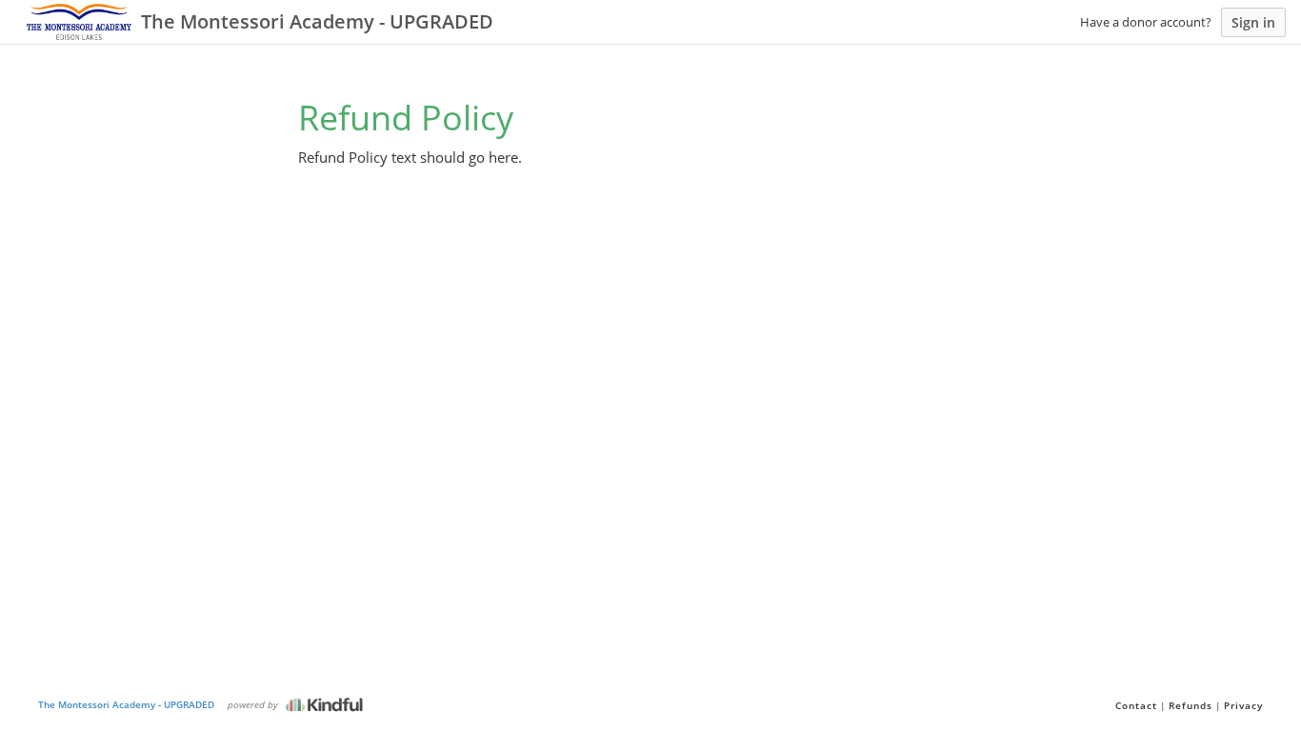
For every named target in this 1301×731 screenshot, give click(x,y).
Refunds (1190, 705)
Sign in (1253, 22)
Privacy (1243, 705)
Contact (1136, 705)
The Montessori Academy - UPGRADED (126, 704)
